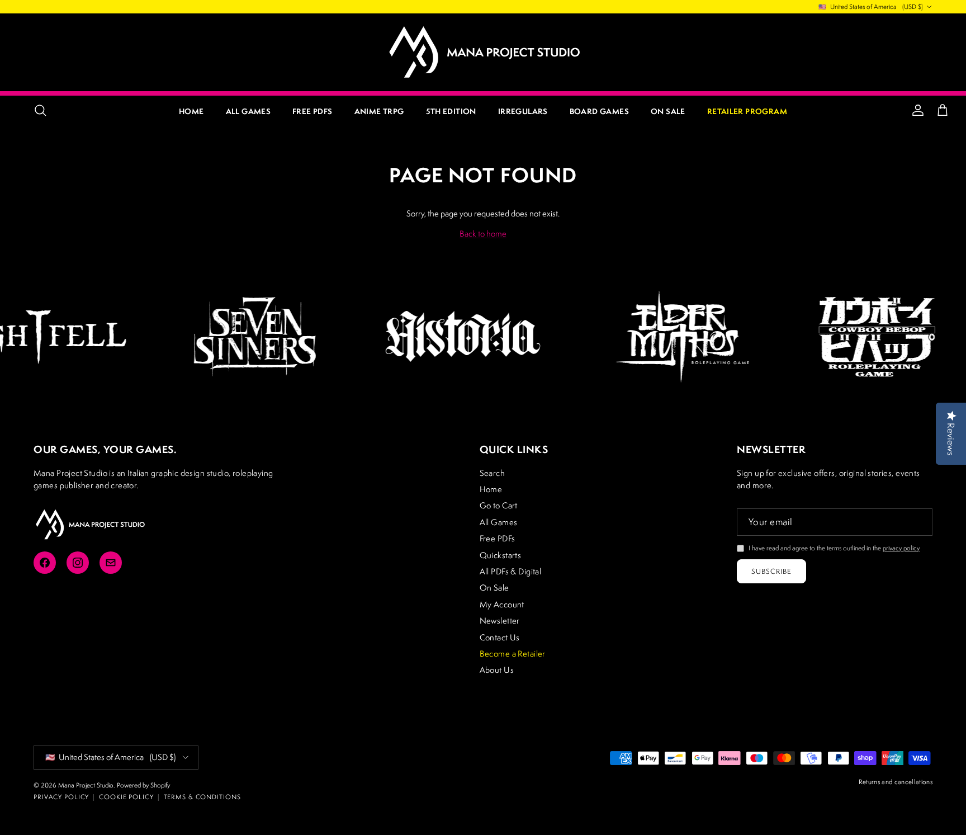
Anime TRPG (379, 111)
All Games (499, 522)
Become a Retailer (513, 653)
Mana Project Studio (85, 785)
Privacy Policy (61, 796)
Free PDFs (312, 111)
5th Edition (451, 111)
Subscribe (771, 571)
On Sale (668, 111)
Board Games (599, 111)
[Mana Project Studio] (483, 52)
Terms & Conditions (202, 796)
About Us (497, 669)
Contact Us (500, 637)
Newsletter (500, 620)
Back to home (483, 233)
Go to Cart (499, 505)
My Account (502, 604)
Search (492, 473)
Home (191, 111)
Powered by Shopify (143, 785)
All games (248, 111)
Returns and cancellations (895, 781)
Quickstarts (501, 555)
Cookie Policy (126, 796)
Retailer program (747, 111)
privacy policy (901, 548)
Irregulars (523, 111)
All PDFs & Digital (511, 571)
